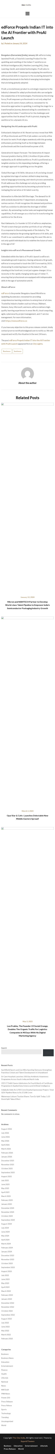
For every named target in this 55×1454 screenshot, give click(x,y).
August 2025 (6, 1176)
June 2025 (5, 1184)
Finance (4, 1370)
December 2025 (7, 1160)
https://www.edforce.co (16, 321)
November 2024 (7, 1212)
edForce (5, 293)
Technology (6, 1413)
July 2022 (5, 1323)
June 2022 (5, 1327)
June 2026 (5, 1137)
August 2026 (6, 1129)
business (17, 351)
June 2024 (5, 1232)
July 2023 (5, 1275)
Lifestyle (4, 1378)
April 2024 (5, 1240)
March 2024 (6, 1244)
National (4, 1382)
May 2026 (5, 1141)
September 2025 (8, 1172)
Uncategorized (7, 1421)
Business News (7, 1358)
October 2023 (7, 1263)
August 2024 (6, 1224)
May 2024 (5, 1236)
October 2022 (7, 1311)
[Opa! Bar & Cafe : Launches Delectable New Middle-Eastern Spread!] (27, 711)
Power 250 (5, 1397)
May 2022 (5, 1331)
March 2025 (6, 1196)
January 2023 (6, 1299)
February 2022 (7, 1338)
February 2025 (7, 1200)
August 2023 (6, 1271)
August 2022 (6, 1319)
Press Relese (6, 1405)
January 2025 (6, 1204)
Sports (4, 1409)
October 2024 (7, 1216)
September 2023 (8, 1267)
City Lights (38, 344)
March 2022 (6, 1334)
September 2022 (8, 1315)
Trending (5, 1417)
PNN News (5, 1394)
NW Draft (5, 1390)
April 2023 (5, 1287)
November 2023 (7, 1259)
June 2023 (5, 1279)
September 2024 (8, 1220)
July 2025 (5, 1180)
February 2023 (7, 1295)
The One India (19, 1438)
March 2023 (6, 1291)
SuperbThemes (27, 1441)
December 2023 (7, 1255)
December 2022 (7, 1303)
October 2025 (7, 1168)
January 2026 (6, 1157)
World (3, 1425)
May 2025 (5, 1188)
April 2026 (5, 1145)
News (3, 1386)
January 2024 (6, 1251)
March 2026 (6, 1149)
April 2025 (5, 1192)
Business (6, 351)
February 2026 (7, 1153)
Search (4, 1048)
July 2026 (5, 1133)
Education (5, 1362)
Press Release (7, 1401)
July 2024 (5, 1228)
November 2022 (7, 1307)
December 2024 (7, 1208)
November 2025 (7, 1164)
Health (4, 1374)
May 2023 (5, 1283)
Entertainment (7, 1366)
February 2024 (7, 1247)
